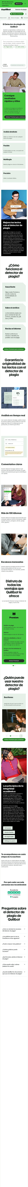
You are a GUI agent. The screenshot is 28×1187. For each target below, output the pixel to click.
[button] (25, 3)
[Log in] (26, 14)
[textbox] (14, 50)
